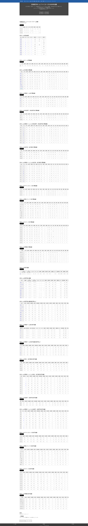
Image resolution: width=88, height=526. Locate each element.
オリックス (49, 1)
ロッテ (46, 1)
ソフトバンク (53, 1)
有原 (20, 282)
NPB (21, 512)
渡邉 (20, 79)
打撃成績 (41, 12)
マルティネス (22, 288)
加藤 (20, 316)
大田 (20, 73)
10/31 (21, 50)
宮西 (20, 297)
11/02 (20, 46)
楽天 (41, 1)
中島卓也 (21, 88)
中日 (32, 1)
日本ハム (39, 1)
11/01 (20, 48)
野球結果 (21, 1)
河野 (20, 314)
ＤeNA (30, 1)
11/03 (20, 44)
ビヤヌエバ (21, 86)
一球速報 (22, 516)
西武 (43, 1)
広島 (36, 1)
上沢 (20, 286)
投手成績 (46, 12)
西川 (20, 77)
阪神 (34, 1)
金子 (20, 318)
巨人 (25, 1)
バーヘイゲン (22, 284)
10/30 (21, 52)
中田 (20, 75)
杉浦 (20, 312)
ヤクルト (27, 1)
